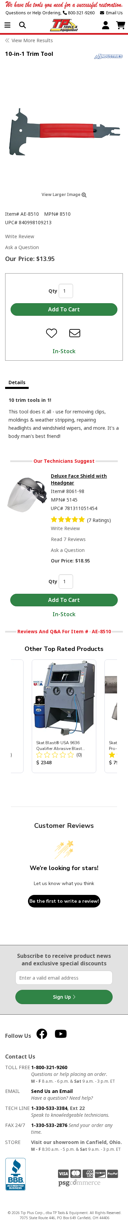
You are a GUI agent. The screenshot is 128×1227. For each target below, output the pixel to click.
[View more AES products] (108, 56)
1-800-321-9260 (49, 1067)
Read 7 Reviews (68, 539)
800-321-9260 (81, 13)
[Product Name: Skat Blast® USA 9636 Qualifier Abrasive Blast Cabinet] (64, 716)
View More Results (32, 40)
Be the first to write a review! (64, 901)
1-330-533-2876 (49, 1125)
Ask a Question (22, 247)
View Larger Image (62, 194)
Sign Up (62, 997)
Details (17, 382)
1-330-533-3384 (49, 1108)
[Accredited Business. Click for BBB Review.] (15, 1174)
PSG (79, 1183)
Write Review (19, 236)
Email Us (113, 13)
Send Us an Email (52, 1091)
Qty (52, 291)
